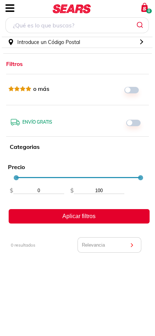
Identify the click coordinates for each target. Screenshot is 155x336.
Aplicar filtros (79, 216)
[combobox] (77, 26)
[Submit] (141, 25)
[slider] (16, 177)
